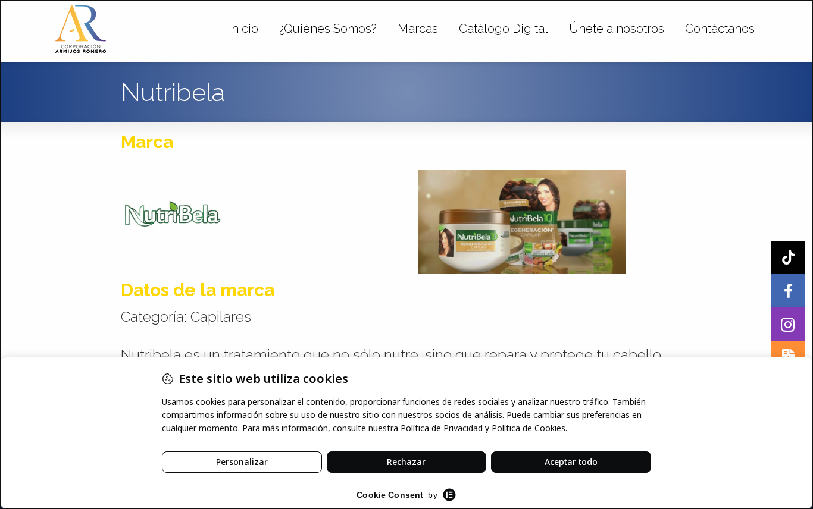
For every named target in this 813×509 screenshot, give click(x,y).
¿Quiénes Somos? (328, 28)
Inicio (243, 28)
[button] (788, 324)
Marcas (418, 28)
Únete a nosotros (616, 28)
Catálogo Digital (503, 28)
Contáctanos (720, 28)
